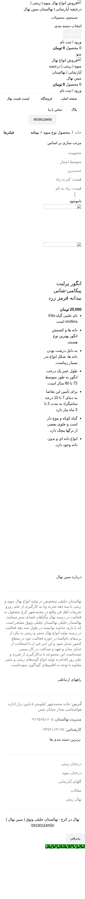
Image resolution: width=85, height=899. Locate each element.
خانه (78, 132)
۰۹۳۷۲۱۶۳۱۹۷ (52, 729)
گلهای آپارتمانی (69, 781)
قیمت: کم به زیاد (68, 179)
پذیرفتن (75, 838)
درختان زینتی (71, 764)
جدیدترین (74, 170)
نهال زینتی (73, 799)
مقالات (76, 790)
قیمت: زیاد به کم (68, 188)
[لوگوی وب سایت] (51, 6)
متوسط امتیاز (70, 162)
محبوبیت (74, 153)
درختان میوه (71, 773)
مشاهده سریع (75, 459)
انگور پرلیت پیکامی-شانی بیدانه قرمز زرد (64, 290)
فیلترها (9, 132)
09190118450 (43, 119)
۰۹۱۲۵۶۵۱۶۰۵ (41, 719)
